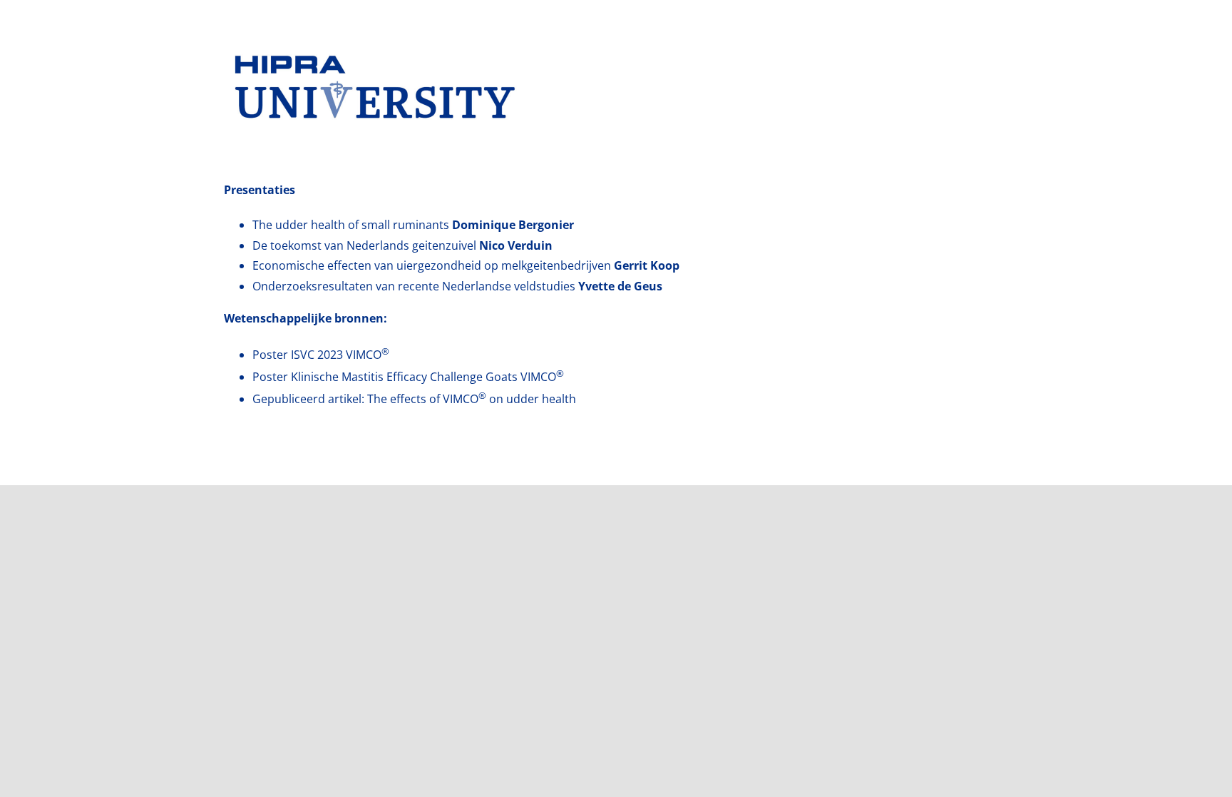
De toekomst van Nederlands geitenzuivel (402, 245)
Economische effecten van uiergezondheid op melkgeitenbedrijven (465, 265)
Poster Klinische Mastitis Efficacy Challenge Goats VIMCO (408, 377)
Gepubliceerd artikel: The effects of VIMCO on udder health (414, 399)
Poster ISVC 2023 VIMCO (320, 354)
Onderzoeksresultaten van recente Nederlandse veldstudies (457, 286)
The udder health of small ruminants (413, 225)
